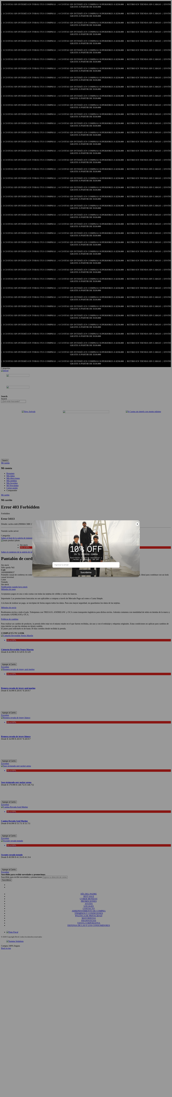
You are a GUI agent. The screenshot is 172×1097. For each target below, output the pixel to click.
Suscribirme (86, 572)
